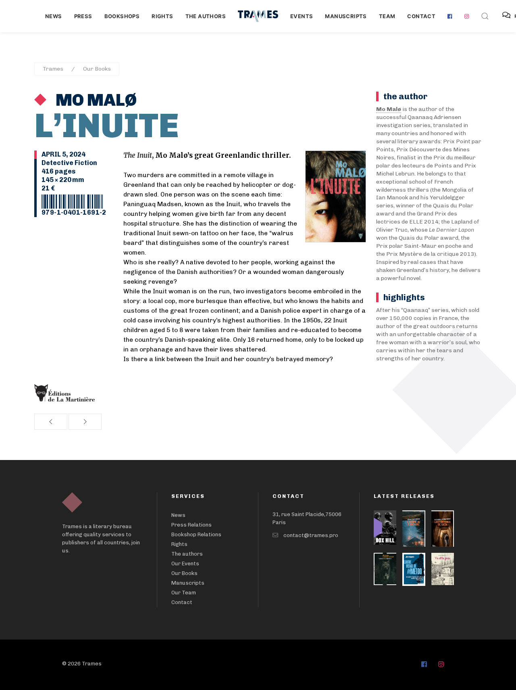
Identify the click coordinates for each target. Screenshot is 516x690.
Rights (162, 16)
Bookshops (122, 16)
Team (387, 16)
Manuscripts (345, 16)
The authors (205, 16)
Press (83, 16)
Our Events (185, 563)
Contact (421, 16)
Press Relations (191, 525)
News (53, 16)
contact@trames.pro (310, 535)
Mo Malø (94, 100)
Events (301, 16)
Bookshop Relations (196, 534)
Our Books (97, 68)
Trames (53, 68)
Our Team (183, 593)
